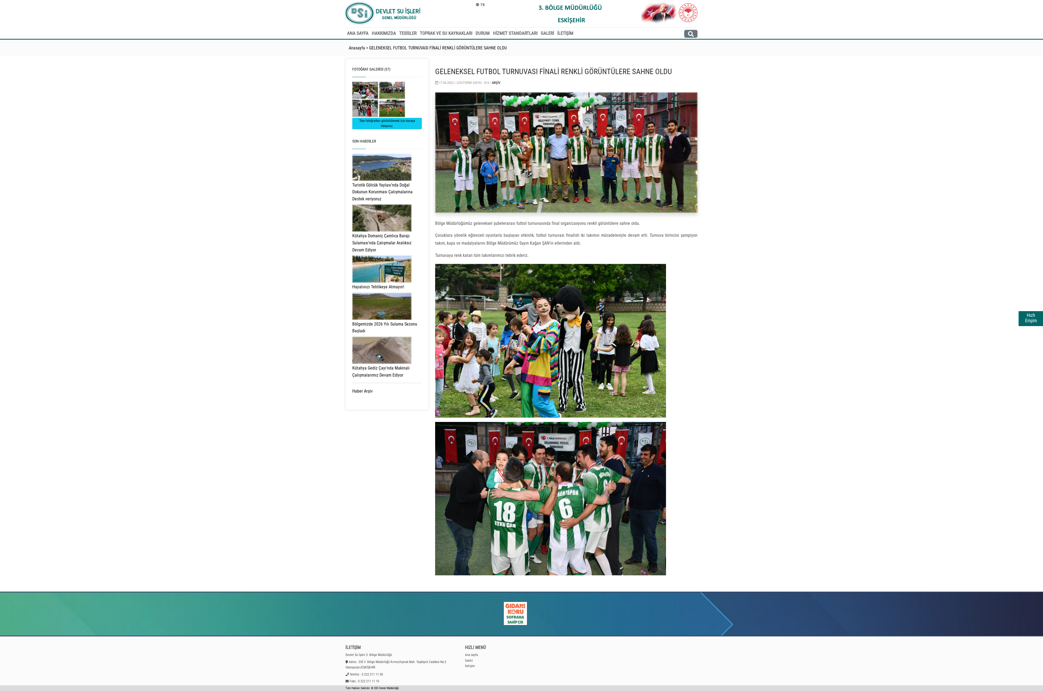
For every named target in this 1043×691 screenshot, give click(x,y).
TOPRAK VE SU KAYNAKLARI (446, 33)
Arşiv (496, 83)
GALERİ (547, 33)
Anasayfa (357, 48)
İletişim (470, 666)
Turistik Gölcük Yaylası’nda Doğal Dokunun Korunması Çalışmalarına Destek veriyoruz (382, 191)
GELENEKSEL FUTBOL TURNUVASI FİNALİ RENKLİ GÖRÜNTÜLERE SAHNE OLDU (438, 48)
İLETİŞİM (565, 33)
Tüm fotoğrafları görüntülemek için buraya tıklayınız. (387, 123)
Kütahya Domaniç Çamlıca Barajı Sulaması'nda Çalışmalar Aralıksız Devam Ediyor (381, 242)
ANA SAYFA (358, 33)
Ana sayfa (471, 655)
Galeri (469, 660)
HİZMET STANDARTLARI (515, 33)
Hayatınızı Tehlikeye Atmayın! (378, 286)
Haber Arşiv (362, 391)
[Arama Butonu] (691, 34)
